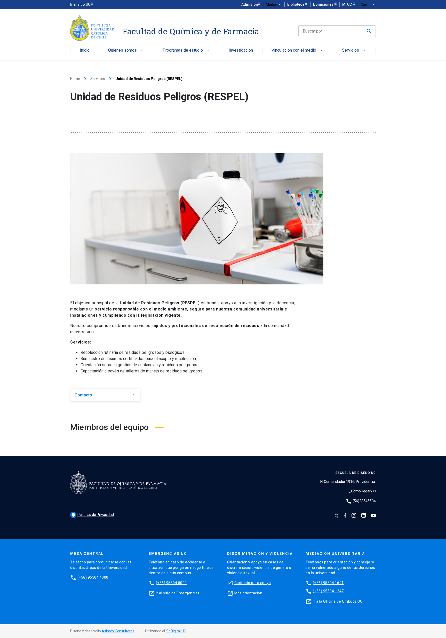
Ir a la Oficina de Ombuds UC (337, 601)
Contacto (105, 395)
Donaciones (323, 4)
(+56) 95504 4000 (92, 577)
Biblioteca (296, 4)
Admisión (249, 4)
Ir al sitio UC (80, 4)
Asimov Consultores (118, 631)
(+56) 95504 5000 (171, 583)
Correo (368, 4)
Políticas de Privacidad (92, 515)
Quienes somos (126, 50)
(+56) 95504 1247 (328, 591)
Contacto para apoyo (252, 583)
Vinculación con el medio (297, 50)
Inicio (85, 50)
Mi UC (347, 4)
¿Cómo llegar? (361, 491)
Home (75, 79)
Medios (274, 4)
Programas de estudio (186, 50)
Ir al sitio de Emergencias (178, 593)
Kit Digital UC (176, 631)
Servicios (354, 50)
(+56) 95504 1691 (328, 583)
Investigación (241, 50)
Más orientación (248, 593)
